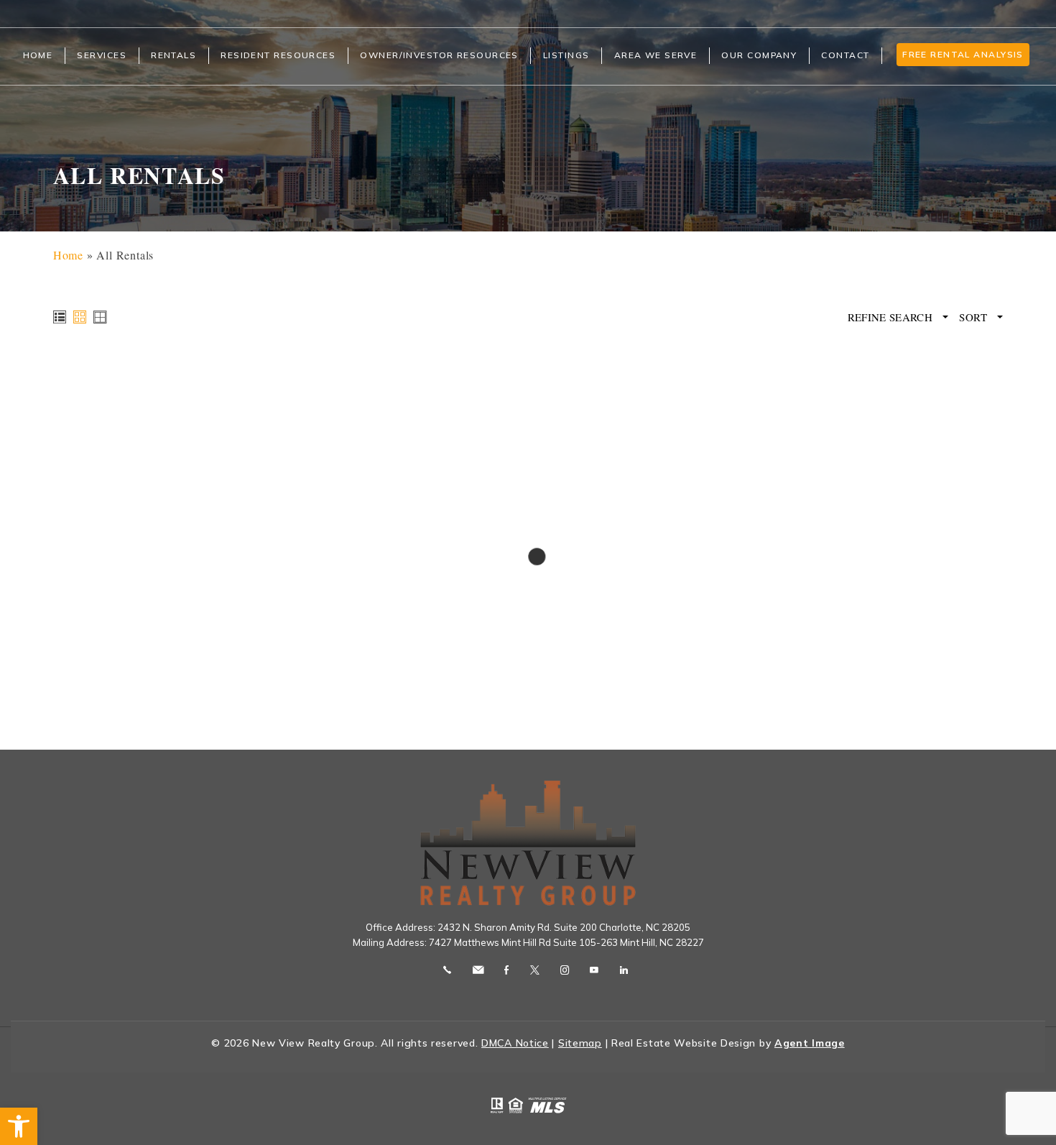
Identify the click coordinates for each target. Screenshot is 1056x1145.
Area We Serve (656, 55)
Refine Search (892, 317)
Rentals (173, 55)
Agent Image (809, 1042)
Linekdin (624, 970)
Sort (974, 317)
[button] (18, 1126)
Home (38, 55)
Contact (845, 55)
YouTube (594, 970)
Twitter (534, 970)
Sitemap (580, 1042)
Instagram (564, 970)
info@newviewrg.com (478, 970)
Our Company (759, 55)
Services (101, 55)
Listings (566, 55)
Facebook (506, 970)
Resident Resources (278, 55)
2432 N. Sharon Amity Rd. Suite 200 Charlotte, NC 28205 (563, 927)
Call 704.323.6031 (447, 970)
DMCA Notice (515, 1042)
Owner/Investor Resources (439, 55)
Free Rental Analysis (963, 54)
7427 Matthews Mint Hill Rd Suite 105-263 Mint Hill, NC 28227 (566, 942)
